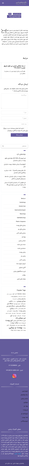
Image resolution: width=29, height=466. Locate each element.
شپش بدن (9, 311)
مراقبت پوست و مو (22, 325)
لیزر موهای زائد (20, 318)
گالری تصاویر (22, 268)
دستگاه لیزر (10, 304)
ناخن (8, 325)
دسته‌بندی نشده (22, 248)
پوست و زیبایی (15, 327)
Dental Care (22, 206)
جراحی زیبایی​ (24, 399)
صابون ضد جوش (8, 313)
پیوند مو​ (26, 406)
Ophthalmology (21, 218)
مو (16, 325)
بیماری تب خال (9, 294)
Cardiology (22, 202)
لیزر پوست (9, 320)
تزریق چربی (25, 391)
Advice (24, 294)
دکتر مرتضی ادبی (22, 308)
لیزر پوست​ (25, 410)
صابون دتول (14, 313)
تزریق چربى (18, 454)
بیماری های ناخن (21, 233)
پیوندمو (24, 237)
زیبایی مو (23, 256)
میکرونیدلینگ (12, 325)
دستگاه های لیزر (11, 306)
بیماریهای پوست (14, 296)
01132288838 (13, 365)
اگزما (13, 294)
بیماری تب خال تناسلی (22, 296)
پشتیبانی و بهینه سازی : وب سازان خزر (14, 463)
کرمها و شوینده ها (21, 264)
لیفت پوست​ (25, 417)
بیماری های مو (22, 229)
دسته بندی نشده (21, 245)
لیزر (11, 315)
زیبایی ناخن (22, 260)
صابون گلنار (24, 315)
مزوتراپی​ (26, 402)
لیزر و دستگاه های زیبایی (19, 320)
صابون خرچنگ (18, 313)
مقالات (24, 275)
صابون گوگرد (19, 315)
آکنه (16, 294)
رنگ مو (16, 308)
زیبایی (12, 308)
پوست (24, 328)
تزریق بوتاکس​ (24, 421)
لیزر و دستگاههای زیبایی (19, 271)
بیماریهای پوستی (21, 299)
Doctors (19, 294)
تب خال (15, 301)
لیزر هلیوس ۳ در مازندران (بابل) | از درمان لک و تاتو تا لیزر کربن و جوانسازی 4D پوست (15, 185)
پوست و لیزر (23, 330)
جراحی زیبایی (22, 241)
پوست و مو (17, 330)
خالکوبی (11, 301)
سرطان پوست (15, 311)
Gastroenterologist (20, 210)
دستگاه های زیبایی (21, 306)
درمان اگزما (23, 304)
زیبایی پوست (22, 252)
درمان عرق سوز (17, 304)
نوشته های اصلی (21, 279)
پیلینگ (12, 330)
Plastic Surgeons (21, 222)
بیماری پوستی (21, 301)
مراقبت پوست (14, 323)
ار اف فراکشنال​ (24, 395)
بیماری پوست (14, 299)
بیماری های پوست (21, 225)
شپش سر (24, 313)
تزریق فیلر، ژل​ (24, 414)
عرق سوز (15, 316)
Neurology (23, 214)
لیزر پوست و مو (22, 323)
